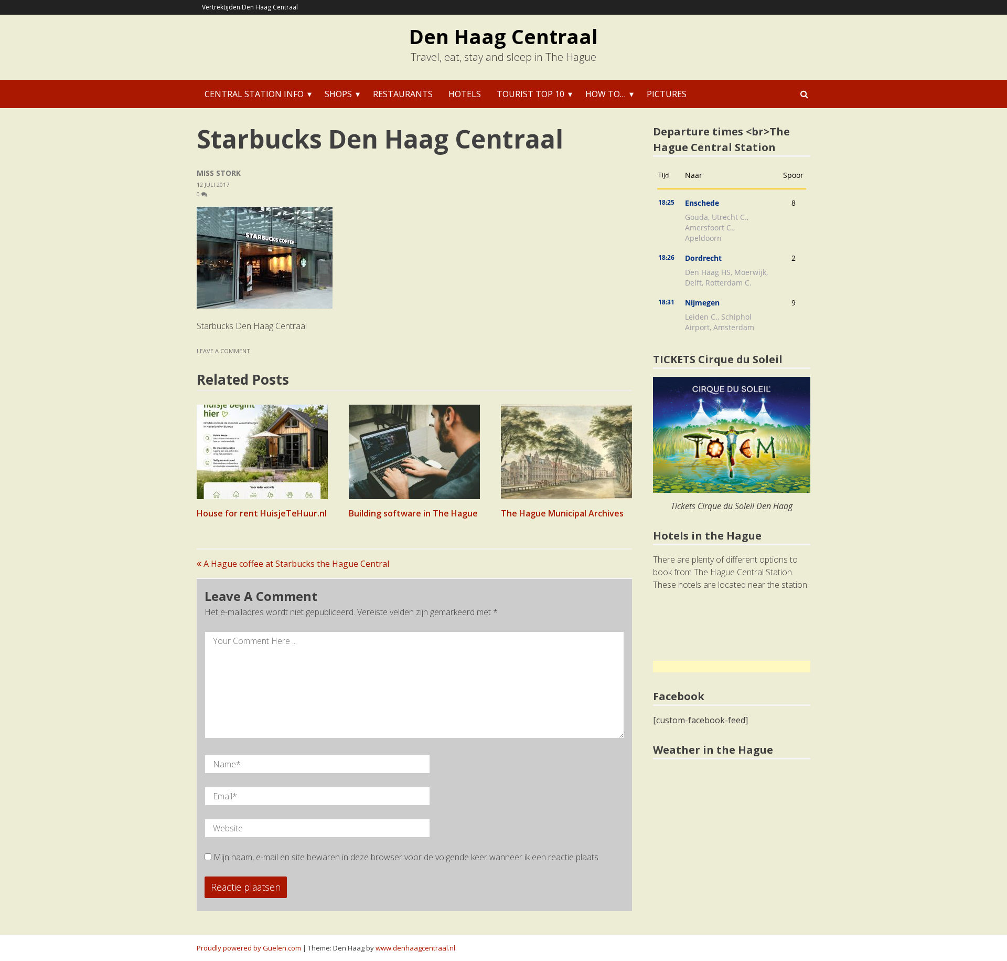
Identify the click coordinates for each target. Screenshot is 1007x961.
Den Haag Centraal (503, 36)
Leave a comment (224, 351)
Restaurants (403, 94)
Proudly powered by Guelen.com (249, 948)
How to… (605, 94)
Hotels (464, 94)
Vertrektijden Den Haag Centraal (250, 7)
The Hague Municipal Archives (562, 513)
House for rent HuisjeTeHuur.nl (262, 513)
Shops (338, 94)
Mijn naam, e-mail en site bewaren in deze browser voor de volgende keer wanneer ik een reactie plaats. (406, 857)
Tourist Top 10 (530, 94)
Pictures (667, 94)
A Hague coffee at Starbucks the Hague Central (295, 563)
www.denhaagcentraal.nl (415, 948)
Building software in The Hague (413, 513)
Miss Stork (219, 173)
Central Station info (254, 94)
